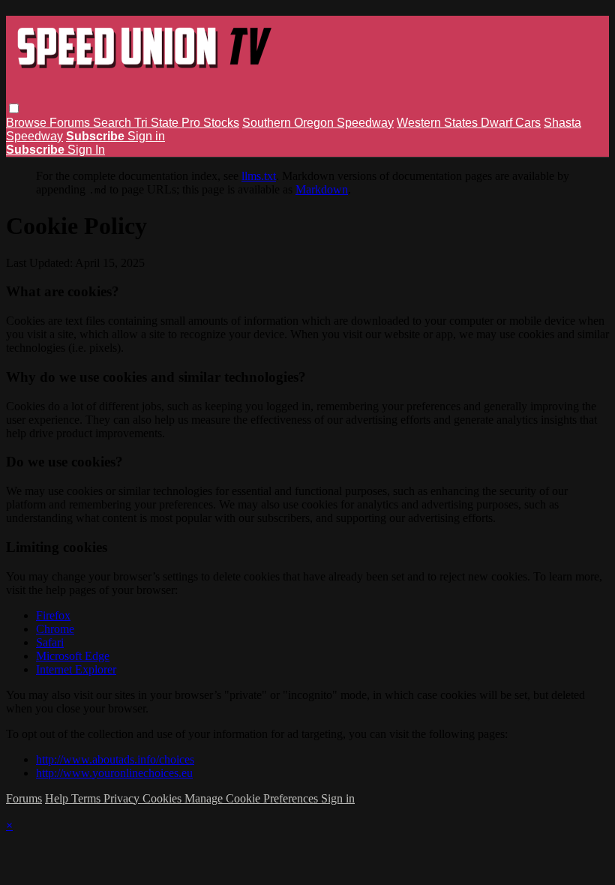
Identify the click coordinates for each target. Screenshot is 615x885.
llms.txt (259, 176)
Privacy (123, 798)
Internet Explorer (76, 669)
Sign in (146, 136)
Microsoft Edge (73, 656)
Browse (28, 122)
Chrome (55, 628)
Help (58, 798)
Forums (71, 122)
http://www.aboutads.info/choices (115, 759)
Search (113, 122)
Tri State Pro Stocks (186, 122)
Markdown (322, 189)
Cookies (163, 798)
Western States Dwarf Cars (469, 122)
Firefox (53, 615)
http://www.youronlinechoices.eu (114, 772)
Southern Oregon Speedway (318, 122)
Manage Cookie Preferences (252, 798)
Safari (50, 642)
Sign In (86, 149)
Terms (87, 798)
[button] (14, 108)
